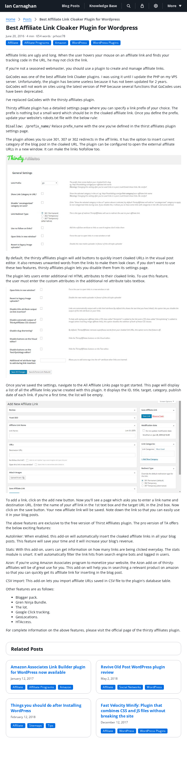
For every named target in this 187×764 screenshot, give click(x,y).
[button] (71, 5)
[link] (79, 19)
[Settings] (156, 6)
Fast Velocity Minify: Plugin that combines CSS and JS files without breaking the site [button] (133, 711)
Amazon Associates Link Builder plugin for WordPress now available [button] (48, 669)
